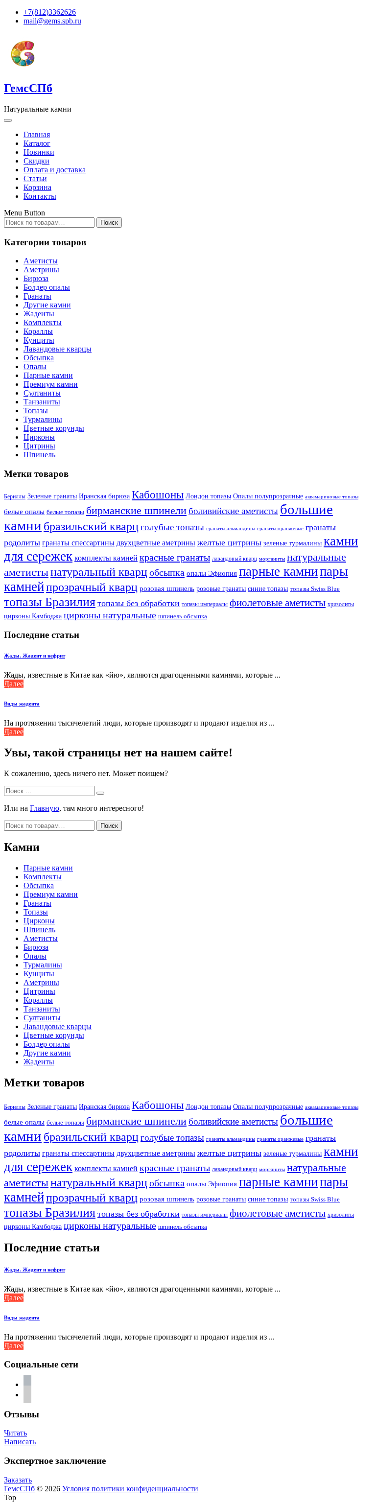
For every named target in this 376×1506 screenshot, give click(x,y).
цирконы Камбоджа (33, 616)
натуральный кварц (98, 571)
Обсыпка (39, 357)
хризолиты (341, 604)
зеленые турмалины (292, 543)
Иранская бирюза (104, 496)
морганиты (272, 559)
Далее (14, 684)
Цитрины (39, 446)
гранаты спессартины (78, 543)
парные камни (278, 571)
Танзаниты (42, 402)
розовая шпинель (167, 588)
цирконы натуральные (110, 615)
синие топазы (268, 588)
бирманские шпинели (136, 511)
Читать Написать (20, 1437)
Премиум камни (51, 384)
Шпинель (39, 454)
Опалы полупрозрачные (268, 496)
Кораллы (38, 331)
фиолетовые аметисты (278, 603)
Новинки (39, 152)
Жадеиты (39, 313)
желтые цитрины (229, 542)
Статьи (35, 178)
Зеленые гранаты (52, 496)
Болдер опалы (47, 287)
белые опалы (24, 511)
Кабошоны (158, 495)
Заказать (18, 1480)
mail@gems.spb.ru (52, 21)
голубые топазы (172, 527)
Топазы (36, 410)
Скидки (36, 161)
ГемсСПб (28, 88)
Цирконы (39, 437)
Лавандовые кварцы (58, 349)
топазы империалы (205, 604)
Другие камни (47, 305)
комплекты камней (106, 558)
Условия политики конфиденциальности (130, 1488)
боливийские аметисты (233, 511)
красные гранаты (175, 557)
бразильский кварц (91, 526)
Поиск (109, 222)
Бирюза (36, 278)
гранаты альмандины (230, 528)
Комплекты (43, 322)
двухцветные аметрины (156, 543)
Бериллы (14, 496)
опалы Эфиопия (212, 573)
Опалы (35, 366)
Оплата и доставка (55, 169)
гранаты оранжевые (280, 528)
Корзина (37, 187)
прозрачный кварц (92, 587)
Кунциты (39, 340)
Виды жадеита (22, 703)
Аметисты (41, 261)
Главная (37, 134)
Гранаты (37, 296)
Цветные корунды (54, 428)
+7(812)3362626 (50, 12)
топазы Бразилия (49, 601)
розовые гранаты (221, 588)
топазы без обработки (138, 603)
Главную (44, 808)
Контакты (40, 196)
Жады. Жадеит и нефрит (34, 656)
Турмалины (43, 419)
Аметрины (41, 269)
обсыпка (167, 572)
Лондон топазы (208, 496)
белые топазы (65, 512)
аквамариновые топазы (331, 496)
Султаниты (42, 393)
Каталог (37, 143)
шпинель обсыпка (182, 616)
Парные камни (48, 375)
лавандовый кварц (234, 559)
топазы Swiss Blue (315, 588)
